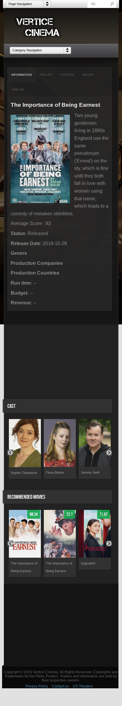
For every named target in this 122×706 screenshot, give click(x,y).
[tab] (22, 75)
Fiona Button (55, 472)
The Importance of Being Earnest (24, 567)
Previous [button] (10, 453)
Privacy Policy (36, 686)
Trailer (45, 74)
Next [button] (109, 453)
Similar (18, 89)
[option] (24, 448)
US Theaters (83, 686)
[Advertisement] (61, 625)
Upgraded (88, 563)
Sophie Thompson (24, 473)
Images (88, 74)
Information (21, 74)
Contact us (60, 686)
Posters (67, 74)
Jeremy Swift (90, 472)
